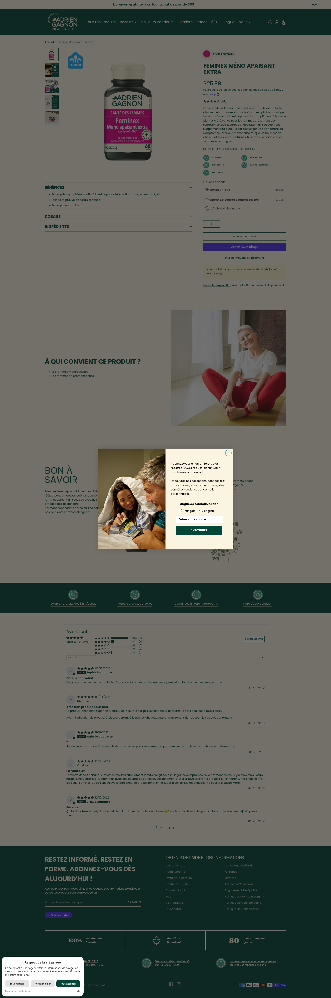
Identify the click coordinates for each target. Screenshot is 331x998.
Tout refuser (17, 983)
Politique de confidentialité (18, 991)
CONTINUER (199, 530)
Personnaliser (43, 983)
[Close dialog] (228, 453)
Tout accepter (68, 983)
